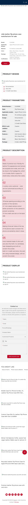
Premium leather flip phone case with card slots (13, 486)
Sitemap (16, 502)
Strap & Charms (6, 369)
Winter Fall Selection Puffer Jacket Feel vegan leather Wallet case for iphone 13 (13, 439)
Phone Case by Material (17, 369)
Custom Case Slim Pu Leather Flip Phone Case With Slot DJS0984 (14, 415)
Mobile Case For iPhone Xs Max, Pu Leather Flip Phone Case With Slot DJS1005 (12, 392)
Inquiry (5, 63)
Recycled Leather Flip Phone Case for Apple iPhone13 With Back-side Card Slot (13, 463)
